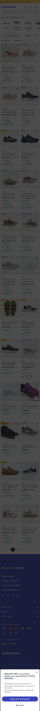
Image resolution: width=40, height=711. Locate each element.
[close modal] (37, 672)
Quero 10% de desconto (20, 699)
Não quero (20, 705)
